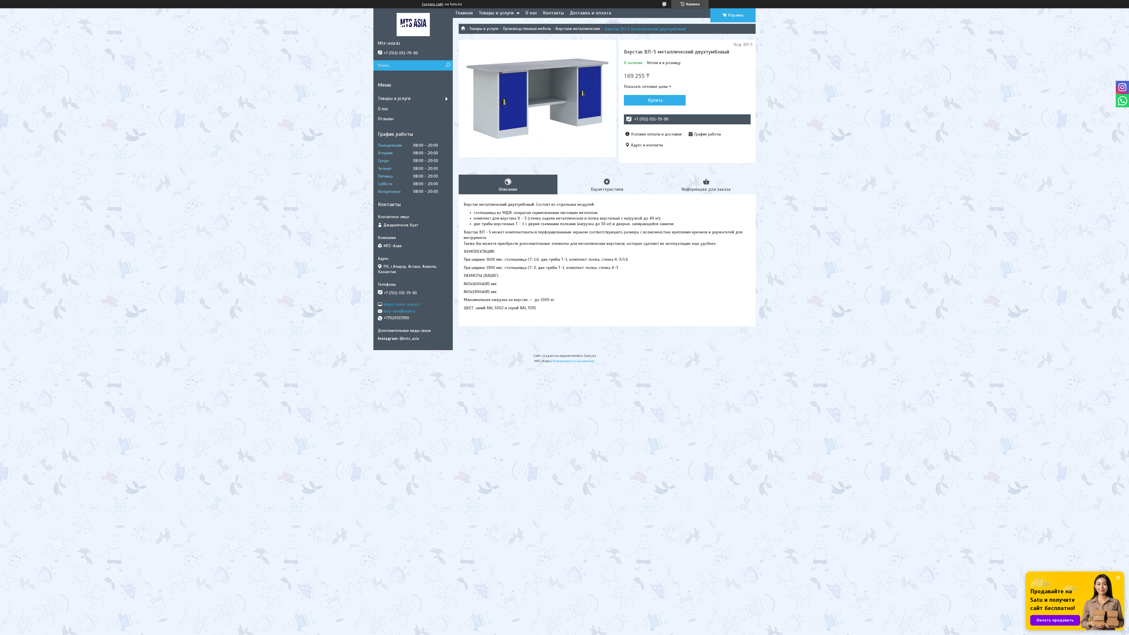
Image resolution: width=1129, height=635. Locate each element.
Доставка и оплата (590, 13)
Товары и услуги (496, 13)
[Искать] (447, 65)
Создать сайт (432, 4)
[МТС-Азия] (413, 24)
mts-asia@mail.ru (399, 311)
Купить (655, 100)
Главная (464, 13)
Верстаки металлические (577, 28)
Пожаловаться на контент (573, 361)
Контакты (553, 13)
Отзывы (386, 118)
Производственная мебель (527, 28)
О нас (531, 13)
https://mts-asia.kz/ (402, 304)
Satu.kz (590, 356)
